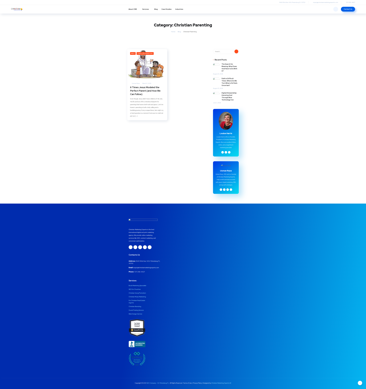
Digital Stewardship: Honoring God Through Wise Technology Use (229, 96)
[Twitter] (145, 247)
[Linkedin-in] (135, 247)
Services (145, 9)
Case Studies (166, 9)
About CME (132, 9)
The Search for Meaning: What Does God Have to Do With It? (229, 67)
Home (173, 32)
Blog (156, 9)
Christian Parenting (145, 53)
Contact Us (348, 9)
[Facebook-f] (130, 247)
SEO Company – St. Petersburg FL (157, 383)
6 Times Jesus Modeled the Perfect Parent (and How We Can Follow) (145, 91)
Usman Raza (136, 83)
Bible (133, 53)
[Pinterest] (150, 247)
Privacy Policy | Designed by (202, 383)
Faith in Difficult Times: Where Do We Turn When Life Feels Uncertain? (229, 82)
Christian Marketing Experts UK (221, 383)
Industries (179, 9)
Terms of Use (187, 383)
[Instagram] (140, 247)
